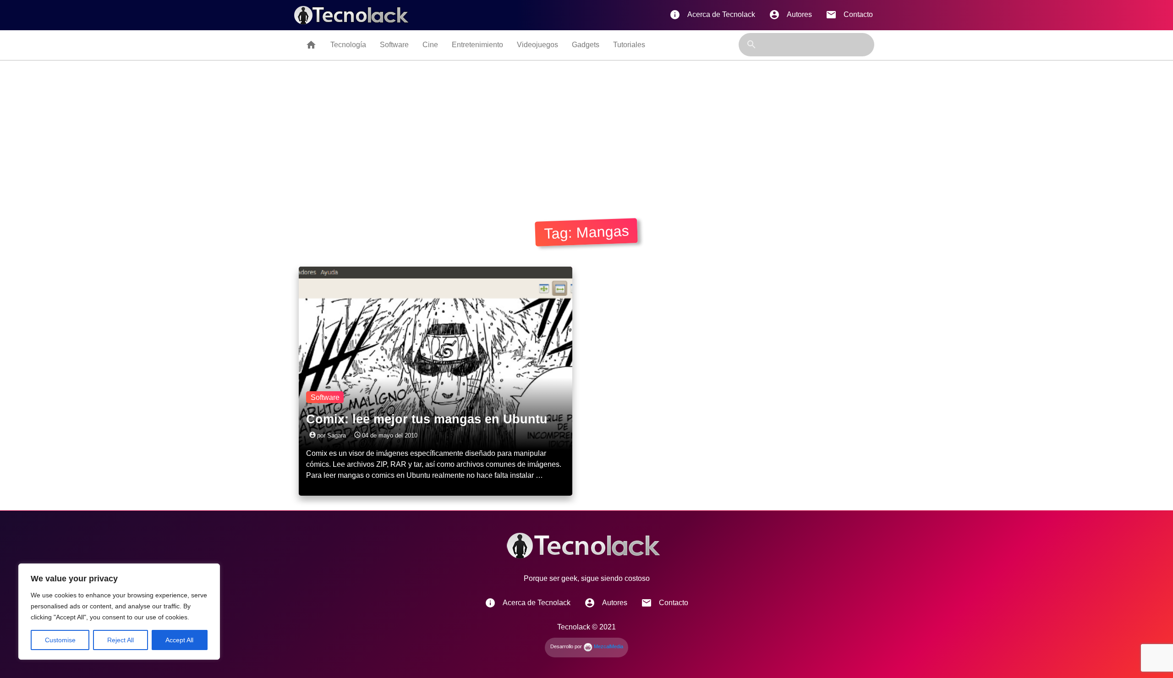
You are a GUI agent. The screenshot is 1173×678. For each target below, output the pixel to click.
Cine (430, 45)
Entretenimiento (477, 45)
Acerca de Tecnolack (712, 14)
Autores (790, 14)
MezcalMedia (607, 646)
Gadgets (585, 45)
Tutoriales (629, 45)
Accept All (179, 640)
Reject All (120, 640)
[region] (119, 611)
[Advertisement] (586, 129)
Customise (60, 640)
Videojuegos (537, 45)
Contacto (849, 14)
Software (394, 45)
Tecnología (348, 45)
